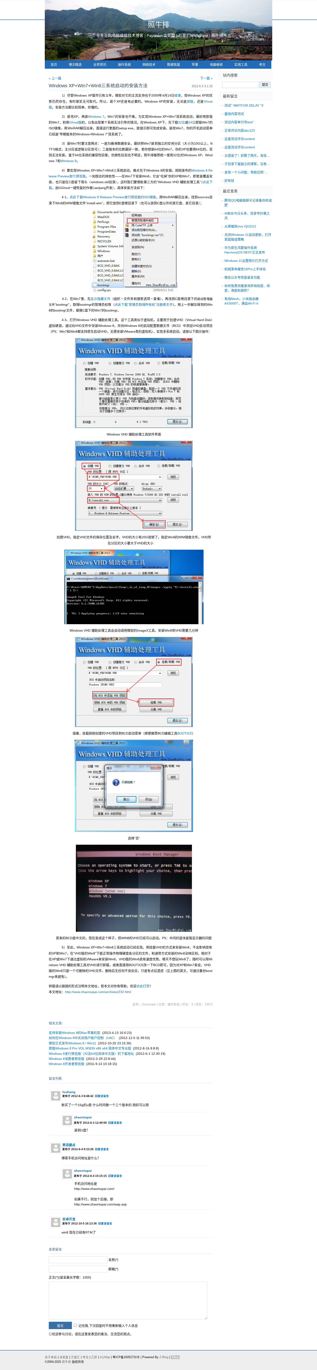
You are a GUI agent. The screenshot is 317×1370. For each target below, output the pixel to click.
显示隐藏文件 (100, 299)
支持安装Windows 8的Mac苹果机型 (74, 1033)
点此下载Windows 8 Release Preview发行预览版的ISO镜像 (113, 197)
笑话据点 (68, 1145)
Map (107, 1357)
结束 (177, 95)
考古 (262, 64)
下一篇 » (206, 78)
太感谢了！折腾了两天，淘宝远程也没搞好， (256, 155)
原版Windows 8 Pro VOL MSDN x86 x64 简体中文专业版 (90, 1048)
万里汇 (75, 1357)
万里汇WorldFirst (193, 35)
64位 (191, 122)
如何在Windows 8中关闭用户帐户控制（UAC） (83, 1038)
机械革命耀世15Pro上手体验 (245, 269)
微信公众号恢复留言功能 (242, 277)
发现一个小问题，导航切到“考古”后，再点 (254, 172)
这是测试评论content (239, 139)
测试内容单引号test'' (239, 122)
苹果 (195, 64)
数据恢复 (173, 64)
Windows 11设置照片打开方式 (246, 261)
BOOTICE (184, 733)
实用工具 (240, 64)
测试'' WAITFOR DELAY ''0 (243, 105)
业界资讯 (99, 64)
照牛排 (158, 25)
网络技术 (148, 64)
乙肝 (94, 1357)
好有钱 (229, 180)
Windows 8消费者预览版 (66, 1059)
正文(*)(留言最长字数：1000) (70, 1277)
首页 (54, 64)
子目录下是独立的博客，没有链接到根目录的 (256, 164)
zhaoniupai (83, 1117)
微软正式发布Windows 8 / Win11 (72, 1043)
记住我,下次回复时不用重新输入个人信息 (108, 1326)
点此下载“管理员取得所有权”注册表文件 (144, 304)
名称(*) (113, 1260)
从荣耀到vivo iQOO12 (240, 226)
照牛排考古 (221, 35)
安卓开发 (68, 1219)
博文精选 (75, 64)
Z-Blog (163, 1357)
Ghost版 (75, 122)
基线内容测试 (234, 114)
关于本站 (51, 1357)
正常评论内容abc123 (239, 130)
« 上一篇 (55, 78)
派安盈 (63, 1357)
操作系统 (124, 64)
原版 (190, 101)
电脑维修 (216, 64)
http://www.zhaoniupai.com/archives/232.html (98, 992)
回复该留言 (102, 1095)
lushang (68, 1092)
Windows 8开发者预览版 (66, 1064)
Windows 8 (69, 161)
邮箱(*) (113, 1269)
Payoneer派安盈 (161, 35)
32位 (181, 122)
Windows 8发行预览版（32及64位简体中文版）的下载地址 (91, 1053)
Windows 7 (96, 116)
